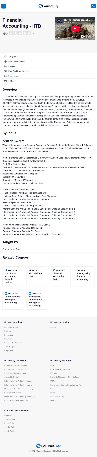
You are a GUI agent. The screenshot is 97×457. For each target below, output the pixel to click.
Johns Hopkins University (13, 369)
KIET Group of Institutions (60, 369)
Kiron (52, 389)
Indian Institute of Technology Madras (18, 385)
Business (7, 331)
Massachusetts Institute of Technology (18, 389)
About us (7, 415)
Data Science (9, 339)
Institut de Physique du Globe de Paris (64, 377)
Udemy (53, 327)
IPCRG (53, 381)
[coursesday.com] (48, 6)
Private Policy (9, 423)
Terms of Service (10, 419)
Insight (52, 393)
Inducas (53, 401)
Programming (9, 351)
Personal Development (12, 343)
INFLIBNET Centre (57, 397)
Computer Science (11, 327)
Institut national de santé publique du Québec (67, 385)
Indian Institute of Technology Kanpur (18, 381)
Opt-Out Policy (9, 427)
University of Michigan (12, 393)
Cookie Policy (9, 431)
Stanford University (11, 377)
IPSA (52, 365)
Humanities (8, 335)
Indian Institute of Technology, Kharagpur (19, 397)
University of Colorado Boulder (15, 365)
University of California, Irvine (15, 373)
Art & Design (9, 347)
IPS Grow (53, 373)
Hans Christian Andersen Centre (16, 401)
